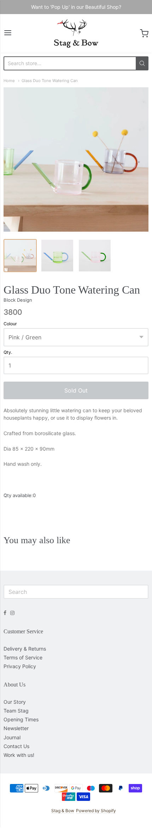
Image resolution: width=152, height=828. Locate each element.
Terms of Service (23, 657)
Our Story (15, 702)
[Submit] (142, 63)
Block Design (18, 300)
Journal (12, 737)
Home (9, 80)
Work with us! (19, 755)
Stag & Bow (62, 810)
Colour (10, 323)
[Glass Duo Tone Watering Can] (20, 255)
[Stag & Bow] (76, 33)
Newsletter (16, 728)
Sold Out (76, 390)
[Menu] (8, 33)
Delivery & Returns (25, 649)
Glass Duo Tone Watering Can (50, 80)
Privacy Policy (20, 666)
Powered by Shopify (96, 810)
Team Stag (16, 711)
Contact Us (16, 746)
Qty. (8, 352)
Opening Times (21, 719)
